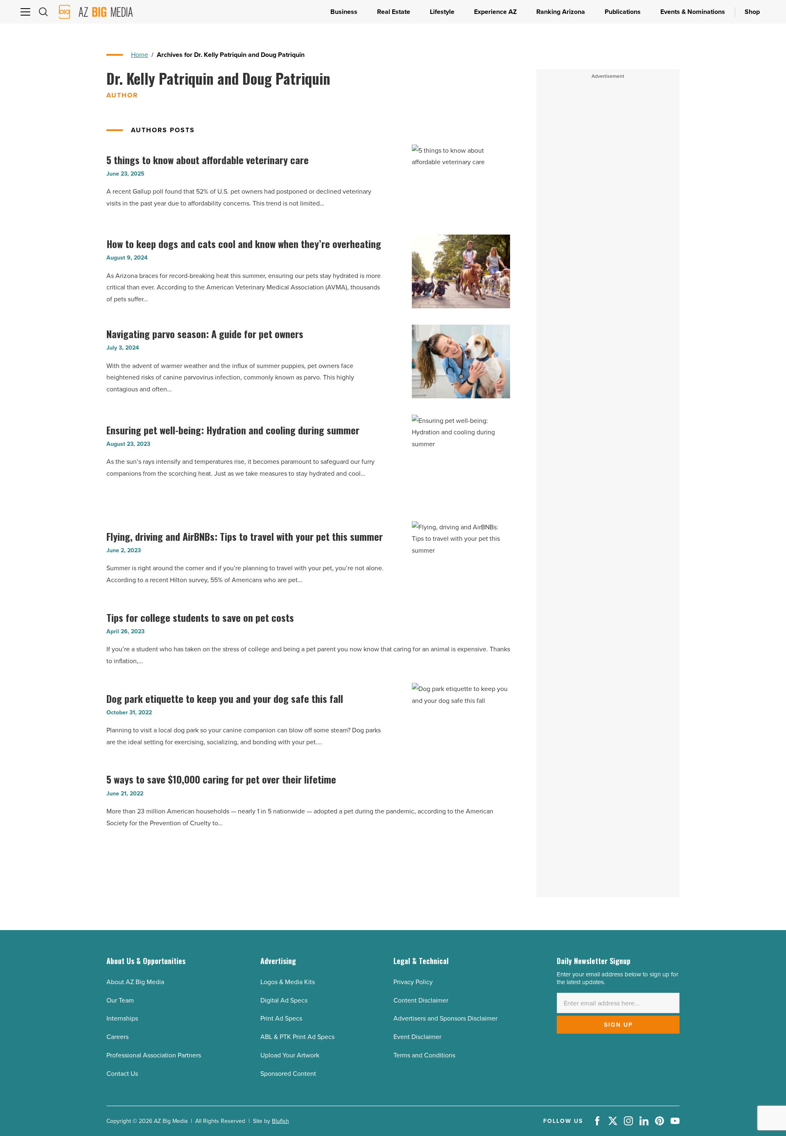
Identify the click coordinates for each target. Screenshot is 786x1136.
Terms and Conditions (424, 1054)
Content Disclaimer (420, 1000)
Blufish (280, 1121)
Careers (117, 1036)
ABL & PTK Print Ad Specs (297, 1036)
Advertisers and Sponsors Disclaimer (445, 1018)
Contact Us (122, 1073)
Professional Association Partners (153, 1054)
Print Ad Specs (281, 1018)
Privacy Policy (413, 981)
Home (139, 54)
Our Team (120, 1000)
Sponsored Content (288, 1073)
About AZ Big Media (135, 981)
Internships (122, 1018)
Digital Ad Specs (283, 1000)
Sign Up (618, 1024)
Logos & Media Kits (287, 981)
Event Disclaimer (417, 1036)
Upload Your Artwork (289, 1054)
